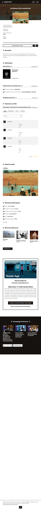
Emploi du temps (21, 240)
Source (30, 156)
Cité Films (33, 92)
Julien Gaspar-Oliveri (26, 287)
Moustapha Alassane (7, 26)
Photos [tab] (5, 167)
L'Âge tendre (12, 287)
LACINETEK (9, 121)
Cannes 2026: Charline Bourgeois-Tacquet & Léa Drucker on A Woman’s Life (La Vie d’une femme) (7, 337)
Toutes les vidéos (18, 345)
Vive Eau (5, 239)
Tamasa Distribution (26, 92)
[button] (36, 173)
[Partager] (34, 45)
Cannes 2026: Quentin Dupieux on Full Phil (32, 334)
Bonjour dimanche (35, 241)
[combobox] (12, 116)
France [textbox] (5, 115)
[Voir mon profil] (37, 2)
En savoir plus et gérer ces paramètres (10, 504)
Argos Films (5, 30)
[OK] (20, 507)
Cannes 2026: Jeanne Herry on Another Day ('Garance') (19, 335)
